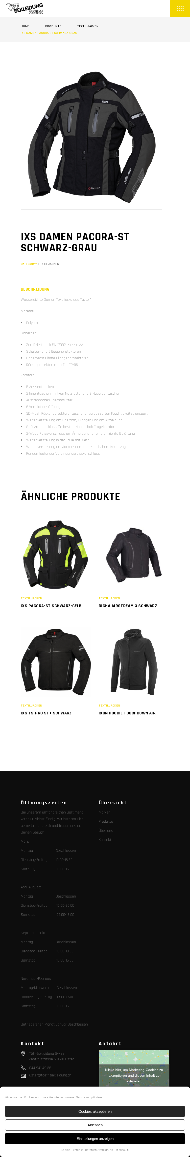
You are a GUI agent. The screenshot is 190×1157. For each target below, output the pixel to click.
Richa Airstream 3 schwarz (128, 606)
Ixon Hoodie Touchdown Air (127, 713)
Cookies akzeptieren (95, 1111)
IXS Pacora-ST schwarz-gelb (51, 606)
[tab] (35, 289)
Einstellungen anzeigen (95, 1138)
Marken (104, 812)
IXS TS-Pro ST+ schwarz (46, 713)
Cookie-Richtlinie (72, 1150)
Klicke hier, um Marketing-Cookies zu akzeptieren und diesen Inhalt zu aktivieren (134, 1075)
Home (25, 26)
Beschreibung (35, 289)
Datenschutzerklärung (99, 1150)
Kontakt (105, 839)
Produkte (53, 26)
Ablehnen (95, 1125)
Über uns (106, 830)
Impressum (122, 1150)
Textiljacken (88, 26)
